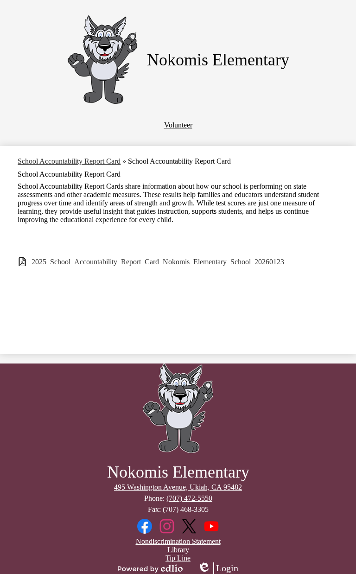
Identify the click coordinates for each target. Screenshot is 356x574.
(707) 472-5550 (189, 498)
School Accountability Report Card (69, 161)
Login (217, 568)
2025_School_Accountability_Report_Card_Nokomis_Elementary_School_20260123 (158, 262)
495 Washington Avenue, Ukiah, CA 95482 (178, 487)
